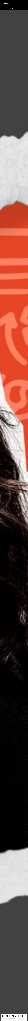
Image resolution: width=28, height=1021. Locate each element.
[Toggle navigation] (24, 8)
